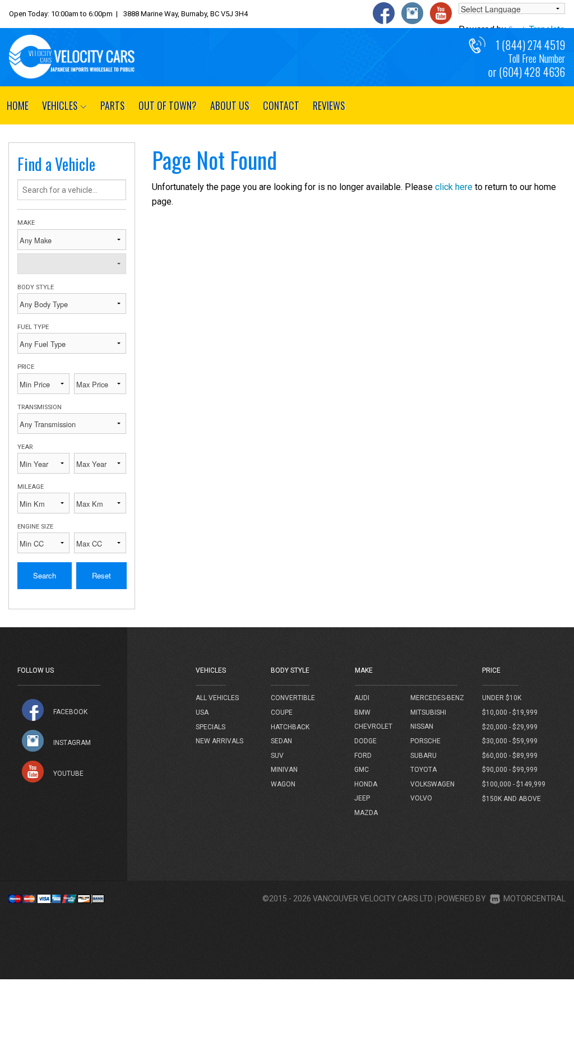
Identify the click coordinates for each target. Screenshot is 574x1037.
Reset (101, 575)
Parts (112, 105)
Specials (210, 727)
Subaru (423, 756)
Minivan (284, 770)
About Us (229, 105)
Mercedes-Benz (437, 698)
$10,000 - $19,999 (510, 712)
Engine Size (35, 526)
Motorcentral (534, 898)
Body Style (35, 287)
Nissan (421, 726)
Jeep (362, 798)
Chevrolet (373, 726)
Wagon (283, 784)
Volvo (421, 798)
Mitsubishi (428, 712)
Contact (281, 105)
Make (26, 222)
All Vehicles (217, 698)
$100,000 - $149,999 (513, 784)
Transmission (39, 407)
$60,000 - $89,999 (510, 756)
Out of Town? (167, 105)
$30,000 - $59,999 (510, 741)
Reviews (329, 105)
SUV (277, 756)
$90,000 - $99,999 (510, 770)
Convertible (293, 698)
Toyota (423, 770)
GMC (361, 770)
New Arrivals (219, 741)
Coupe (282, 712)
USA (202, 712)
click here (454, 187)
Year (25, 447)
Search (44, 575)
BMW (362, 712)
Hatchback (290, 727)
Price (25, 367)
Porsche (425, 741)
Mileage (30, 486)
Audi (361, 698)
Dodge (365, 741)
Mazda (366, 813)
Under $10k (501, 698)
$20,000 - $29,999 (510, 727)
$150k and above (511, 799)
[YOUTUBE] (33, 772)
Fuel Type (33, 327)
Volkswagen (432, 784)
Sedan (281, 741)
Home (18, 105)
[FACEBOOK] (33, 710)
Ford (363, 756)
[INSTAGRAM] (33, 741)
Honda (365, 784)
